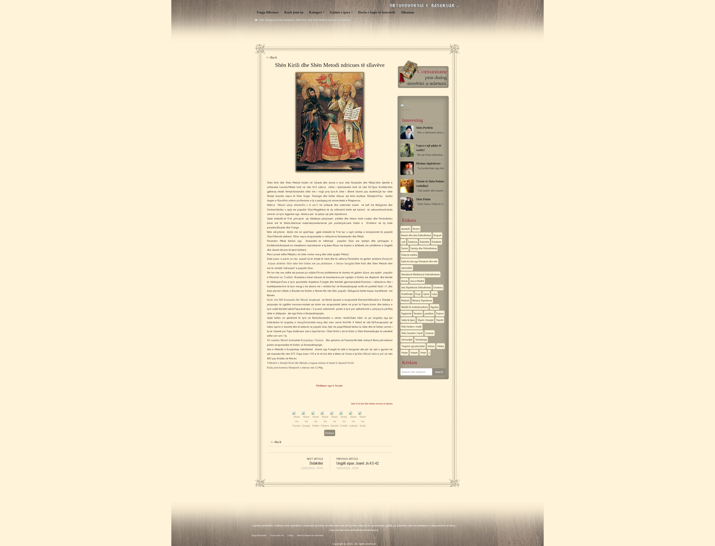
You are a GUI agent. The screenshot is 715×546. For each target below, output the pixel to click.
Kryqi (418, 293)
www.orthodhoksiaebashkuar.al (361, 530)
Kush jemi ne (294, 12)
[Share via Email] (362, 425)
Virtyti (423, 352)
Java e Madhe (417, 280)
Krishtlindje (407, 293)
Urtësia (431, 346)
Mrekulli (405, 300)
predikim (429, 313)
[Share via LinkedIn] (353, 425)
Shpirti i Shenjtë (425, 320)
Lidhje (290, 535)
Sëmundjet (406, 339)
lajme (426, 293)
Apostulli (405, 228)
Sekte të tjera (408, 320)
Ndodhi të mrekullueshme (414, 307)
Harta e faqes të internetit (376, 12)
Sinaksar (329, 433)
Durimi (404, 248)
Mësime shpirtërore (428, 163)
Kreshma (438, 287)
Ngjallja (434, 307)
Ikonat (404, 280)
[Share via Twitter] (316, 425)
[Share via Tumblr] (344, 425)
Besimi (416, 228)
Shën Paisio (423, 199)
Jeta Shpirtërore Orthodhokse (416, 287)
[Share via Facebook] (297, 425)
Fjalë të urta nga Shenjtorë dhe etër (419, 261)
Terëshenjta (421, 339)
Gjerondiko (406, 267)
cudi (403, 241)
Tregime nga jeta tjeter (413, 346)
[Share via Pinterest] (325, 425)
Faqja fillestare (268, 12)
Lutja (434, 293)
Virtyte (404, 352)
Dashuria (412, 241)
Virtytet (414, 352)
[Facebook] (405, 109)
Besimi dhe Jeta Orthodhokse (416, 235)
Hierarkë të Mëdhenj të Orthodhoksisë (420, 274)
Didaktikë (316, 463)
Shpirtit (439, 320)
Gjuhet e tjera (340, 12)
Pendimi (418, 313)
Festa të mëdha (409, 254)
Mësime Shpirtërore (422, 300)
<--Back (271, 57)
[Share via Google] (306, 425)
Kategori (315, 12)
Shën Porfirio (424, 127)
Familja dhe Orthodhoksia (424, 248)
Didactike (424, 241)
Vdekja (440, 346)
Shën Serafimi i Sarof (412, 333)
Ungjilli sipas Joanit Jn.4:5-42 (357, 463)
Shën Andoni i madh (411, 326)
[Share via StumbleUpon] (334, 425)
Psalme (440, 313)
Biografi (437, 235)
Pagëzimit (406, 313)
